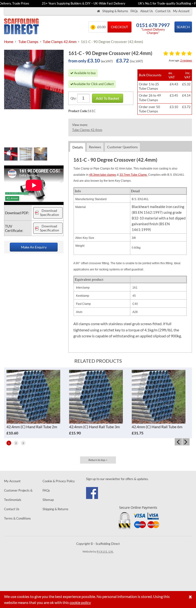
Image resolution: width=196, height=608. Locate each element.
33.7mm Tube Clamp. (133, 174)
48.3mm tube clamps (102, 174)
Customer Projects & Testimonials (18, 495)
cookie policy (80, 602)
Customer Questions (122, 147)
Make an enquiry (34, 247)
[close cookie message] (190, 596)
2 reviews (186, 60)
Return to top (97, 460)
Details (77, 147)
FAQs (134, 11)
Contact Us (163, 11)
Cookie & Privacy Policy (59, 481)
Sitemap (48, 500)
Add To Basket (107, 98)
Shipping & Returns (115, 11)
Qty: (73, 98)
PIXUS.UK (105, 551)
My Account (181, 11)
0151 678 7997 (153, 25)
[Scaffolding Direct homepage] (98, 11)
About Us (146, 11)
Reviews (95, 147)
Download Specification (49, 213)
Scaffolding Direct (21, 26)
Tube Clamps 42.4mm (87, 130)
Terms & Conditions (17, 518)
